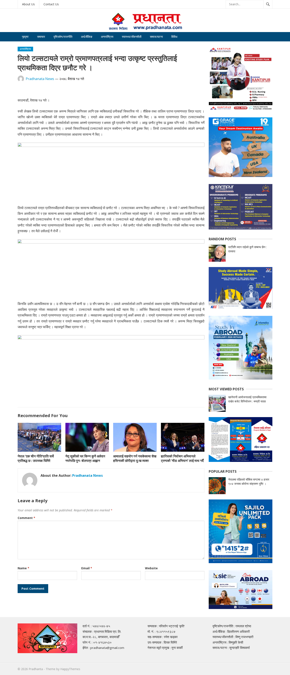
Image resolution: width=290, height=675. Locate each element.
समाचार (41, 37)
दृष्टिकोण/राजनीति (62, 37)
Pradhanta (36, 669)
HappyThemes (70, 669)
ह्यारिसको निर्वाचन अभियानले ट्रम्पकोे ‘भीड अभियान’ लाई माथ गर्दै (182, 458)
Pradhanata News (40, 78)
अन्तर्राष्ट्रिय (107, 37)
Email (86, 568)
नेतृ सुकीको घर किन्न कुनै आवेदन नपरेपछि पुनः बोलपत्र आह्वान (85, 458)
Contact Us (51, 4)
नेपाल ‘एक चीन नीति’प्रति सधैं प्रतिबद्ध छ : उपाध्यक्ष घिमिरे (36, 458)
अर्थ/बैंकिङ (86, 37)
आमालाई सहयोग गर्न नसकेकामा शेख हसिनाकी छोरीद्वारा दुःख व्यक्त (134, 458)
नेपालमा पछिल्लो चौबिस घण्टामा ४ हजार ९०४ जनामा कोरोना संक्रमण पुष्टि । (248, 481)
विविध (174, 37)
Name (23, 568)
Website (151, 568)
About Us (28, 4)
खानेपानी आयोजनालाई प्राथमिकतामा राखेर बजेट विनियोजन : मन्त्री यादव (247, 399)
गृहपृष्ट (25, 37)
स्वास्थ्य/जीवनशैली (131, 37)
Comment (26, 518)
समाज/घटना (156, 37)
